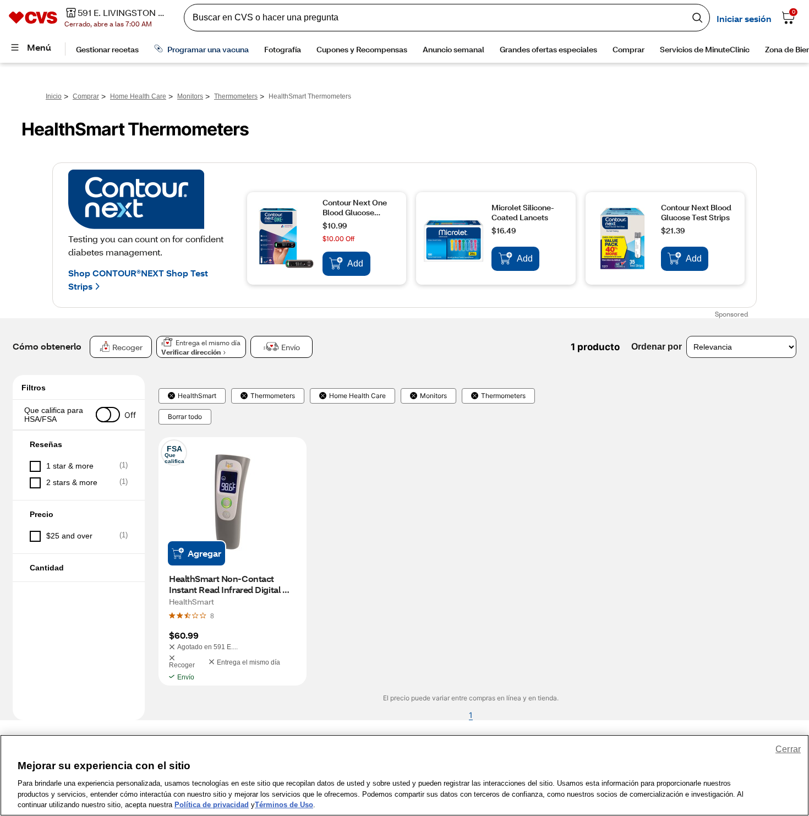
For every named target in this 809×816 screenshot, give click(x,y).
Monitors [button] (433, 396)
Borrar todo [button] (185, 417)
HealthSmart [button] (197, 396)
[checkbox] (79, 466)
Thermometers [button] (272, 396)
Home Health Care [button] (357, 396)
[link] (212, 615)
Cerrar (788, 749)
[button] (78, 414)
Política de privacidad (211, 805)
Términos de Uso (284, 805)
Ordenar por (656, 346)
